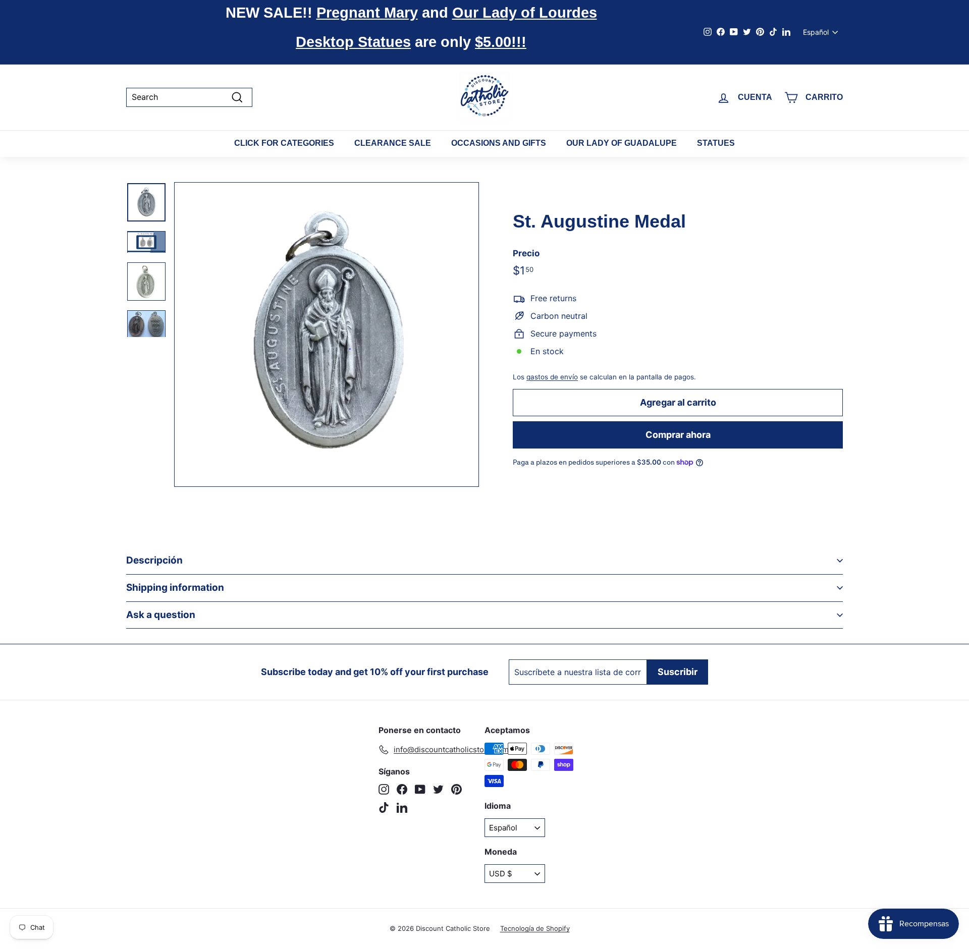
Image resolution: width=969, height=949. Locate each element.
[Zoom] (326, 334)
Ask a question (160, 615)
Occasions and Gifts (498, 143)
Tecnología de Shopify (535, 928)
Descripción (154, 560)
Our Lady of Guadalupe (621, 143)
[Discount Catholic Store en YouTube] (420, 789)
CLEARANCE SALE (392, 143)
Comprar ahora (678, 434)
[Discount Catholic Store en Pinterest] (456, 789)
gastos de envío (552, 377)
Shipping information (175, 587)
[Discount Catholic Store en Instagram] (384, 789)
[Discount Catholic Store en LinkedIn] (402, 807)
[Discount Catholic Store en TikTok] (384, 807)
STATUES (716, 143)
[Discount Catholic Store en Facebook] (402, 789)
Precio (526, 253)
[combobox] (189, 97)
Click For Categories (284, 143)
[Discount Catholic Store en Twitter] (438, 789)
